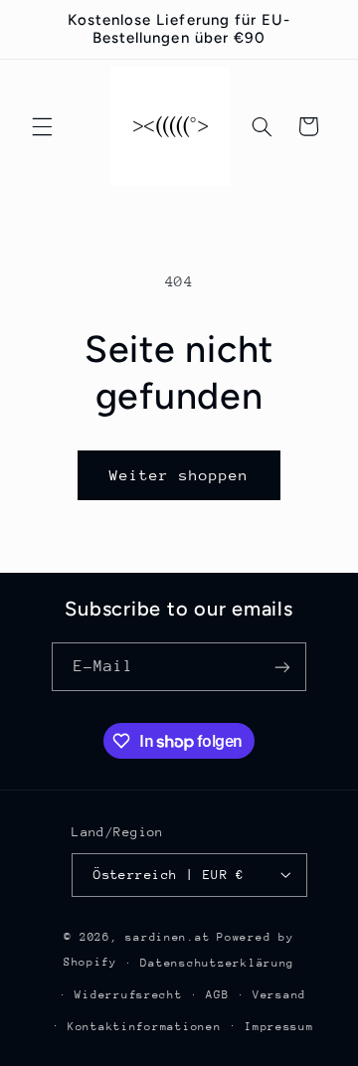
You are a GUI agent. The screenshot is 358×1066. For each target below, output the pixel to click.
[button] (42, 126)
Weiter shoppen (179, 474)
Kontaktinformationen (145, 1026)
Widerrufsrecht (128, 994)
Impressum (279, 1026)
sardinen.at (167, 937)
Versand (279, 994)
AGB (217, 994)
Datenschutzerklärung (217, 963)
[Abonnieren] (282, 666)
